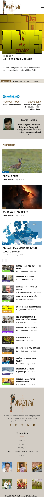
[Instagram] (16, 425)
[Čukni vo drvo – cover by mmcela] (8, 289)
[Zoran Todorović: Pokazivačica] (37, 467)
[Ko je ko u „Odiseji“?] (22, 197)
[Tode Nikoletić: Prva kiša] (8, 298)
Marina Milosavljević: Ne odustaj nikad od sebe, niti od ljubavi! (33, 107)
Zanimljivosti (7, 311)
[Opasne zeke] (22, 161)
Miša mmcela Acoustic (24, 292)
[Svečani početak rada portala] (22, 484)
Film (4, 208)
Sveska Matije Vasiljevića (26, 327)
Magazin (6, 172)
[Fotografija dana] (8, 340)
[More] (30, 89)
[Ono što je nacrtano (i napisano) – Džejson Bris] (8, 319)
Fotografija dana (23, 337)
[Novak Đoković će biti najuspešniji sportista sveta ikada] (7, 467)
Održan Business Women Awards (26, 359)
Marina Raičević (22, 279)
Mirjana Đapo (21, 372)
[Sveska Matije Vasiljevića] (8, 329)
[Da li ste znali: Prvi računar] (8, 350)
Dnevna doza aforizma (11, 105)
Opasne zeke (10, 176)
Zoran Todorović (8, 179)
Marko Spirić (20, 364)
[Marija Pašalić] (9, 127)
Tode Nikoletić (21, 299)
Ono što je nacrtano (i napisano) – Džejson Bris (26, 318)
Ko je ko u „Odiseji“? (15, 212)
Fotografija (6, 342)
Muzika (5, 291)
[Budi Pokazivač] (7, 484)
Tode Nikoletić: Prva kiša (26, 296)
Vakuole (35, 81)
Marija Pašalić (29, 119)
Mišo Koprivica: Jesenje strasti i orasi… (25, 380)
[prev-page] (4, 260)
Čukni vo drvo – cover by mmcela (26, 287)
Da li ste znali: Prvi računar (28, 348)
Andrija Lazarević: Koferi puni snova (28, 267)
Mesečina (6, 271)
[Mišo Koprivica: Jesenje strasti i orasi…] (8, 381)
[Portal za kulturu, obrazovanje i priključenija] (11, 7)
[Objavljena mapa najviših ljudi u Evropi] (22, 233)
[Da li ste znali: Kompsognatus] (8, 309)
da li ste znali (17, 81)
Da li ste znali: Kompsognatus (28, 306)
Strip (4, 322)
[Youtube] (33, 425)
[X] (28, 425)
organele (27, 81)
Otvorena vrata (7, 332)
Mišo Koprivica (21, 322)
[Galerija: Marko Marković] (37, 484)
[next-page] (7, 260)
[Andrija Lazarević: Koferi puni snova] (8, 268)
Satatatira (6, 281)
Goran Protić (20, 341)
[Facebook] (10, 425)
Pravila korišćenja (32, 496)
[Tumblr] (22, 425)
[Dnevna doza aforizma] (8, 278)
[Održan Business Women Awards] (8, 360)
